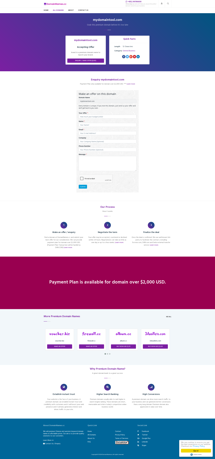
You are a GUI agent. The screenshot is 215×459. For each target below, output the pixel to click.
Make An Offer (59, 346)
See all (168, 316)
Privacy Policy (199, 446)
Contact (118, 431)
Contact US (83, 10)
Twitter (144, 435)
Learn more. (68, 247)
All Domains (58, 10)
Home (46, 10)
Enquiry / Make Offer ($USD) (85, 60)
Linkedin (144, 442)
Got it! (196, 450)
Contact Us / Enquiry (52, 443)
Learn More (47, 440)
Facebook (145, 431)
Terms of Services (121, 438)
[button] (161, 3)
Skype (143, 445)
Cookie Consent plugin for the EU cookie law (196, 454)
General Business (129, 50)
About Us (91, 438)
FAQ (89, 442)
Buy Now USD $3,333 (123, 346)
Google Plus (145, 438)
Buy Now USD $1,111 (91, 346)
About (71, 10)
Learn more (131, 84)
